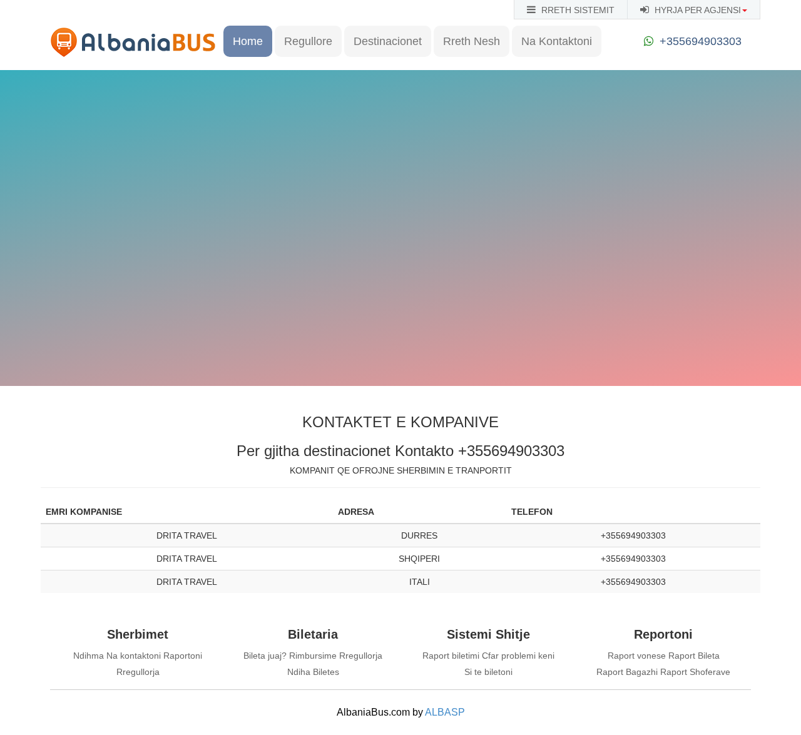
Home (248, 41)
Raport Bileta (694, 656)
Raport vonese (637, 656)
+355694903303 (701, 41)
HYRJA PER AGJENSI (696, 10)
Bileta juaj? (265, 656)
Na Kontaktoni (556, 41)
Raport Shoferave (695, 672)
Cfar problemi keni (518, 656)
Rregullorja (138, 672)
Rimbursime (313, 656)
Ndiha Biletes (313, 672)
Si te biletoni (488, 672)
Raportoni (182, 656)
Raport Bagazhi (627, 672)
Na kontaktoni (133, 656)
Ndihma (88, 656)
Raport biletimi (450, 656)
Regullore (308, 41)
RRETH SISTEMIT (577, 10)
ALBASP (445, 712)
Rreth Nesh (471, 41)
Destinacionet (388, 41)
